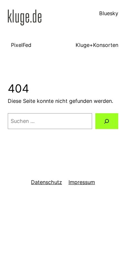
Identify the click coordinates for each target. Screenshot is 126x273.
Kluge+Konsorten (97, 45)
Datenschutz (46, 182)
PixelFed (21, 45)
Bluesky (108, 13)
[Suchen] (106, 121)
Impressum (81, 182)
